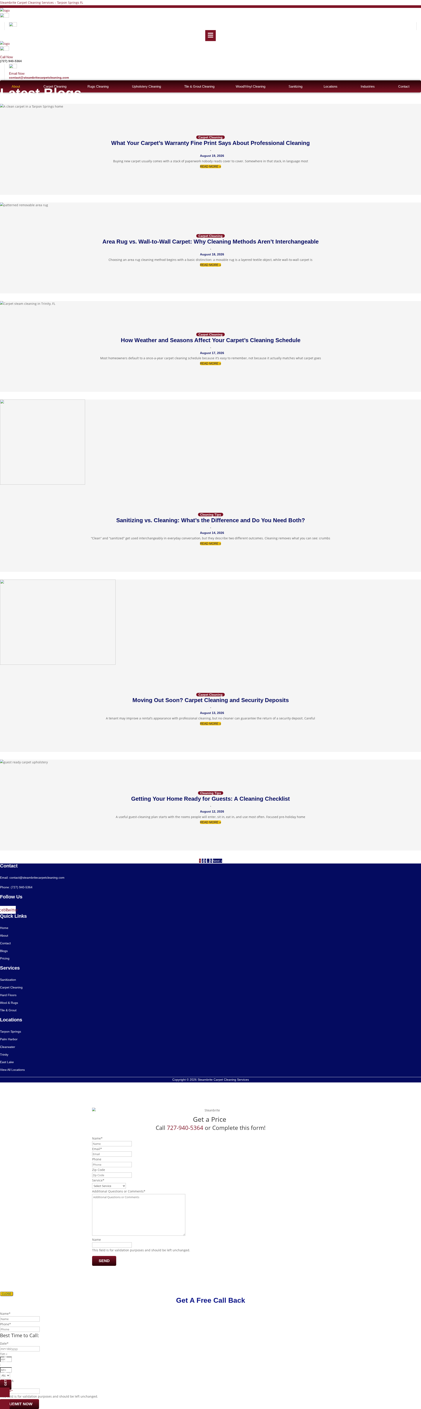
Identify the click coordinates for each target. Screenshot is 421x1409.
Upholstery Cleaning (146, 86)
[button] (210, 35)
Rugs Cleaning (98, 86)
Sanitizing (295, 86)
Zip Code (98, 1170)
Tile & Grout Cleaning (199, 86)
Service (98, 1180)
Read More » (210, 166)
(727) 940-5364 (11, 61)
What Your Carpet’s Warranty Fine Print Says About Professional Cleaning (210, 143)
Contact (403, 86)
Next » (217, 861)
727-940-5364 (186, 1128)
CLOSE (6, 1293)
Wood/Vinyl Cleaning (250, 86)
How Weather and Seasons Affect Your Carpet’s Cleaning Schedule (210, 340)
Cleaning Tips (210, 514)
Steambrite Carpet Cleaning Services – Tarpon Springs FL (41, 2)
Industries (368, 86)
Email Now (17, 73)
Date (4, 1343)
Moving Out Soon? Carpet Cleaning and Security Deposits (210, 700)
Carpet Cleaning (54, 86)
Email (97, 1149)
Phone (96, 1159)
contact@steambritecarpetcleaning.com (39, 77)
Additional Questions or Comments (118, 1191)
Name (97, 1138)
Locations (330, 86)
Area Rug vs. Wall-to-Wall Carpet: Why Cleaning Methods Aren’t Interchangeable (210, 241)
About (16, 86)
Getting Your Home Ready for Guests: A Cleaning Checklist (210, 798)
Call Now (6, 57)
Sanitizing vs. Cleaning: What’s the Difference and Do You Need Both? (210, 520)
